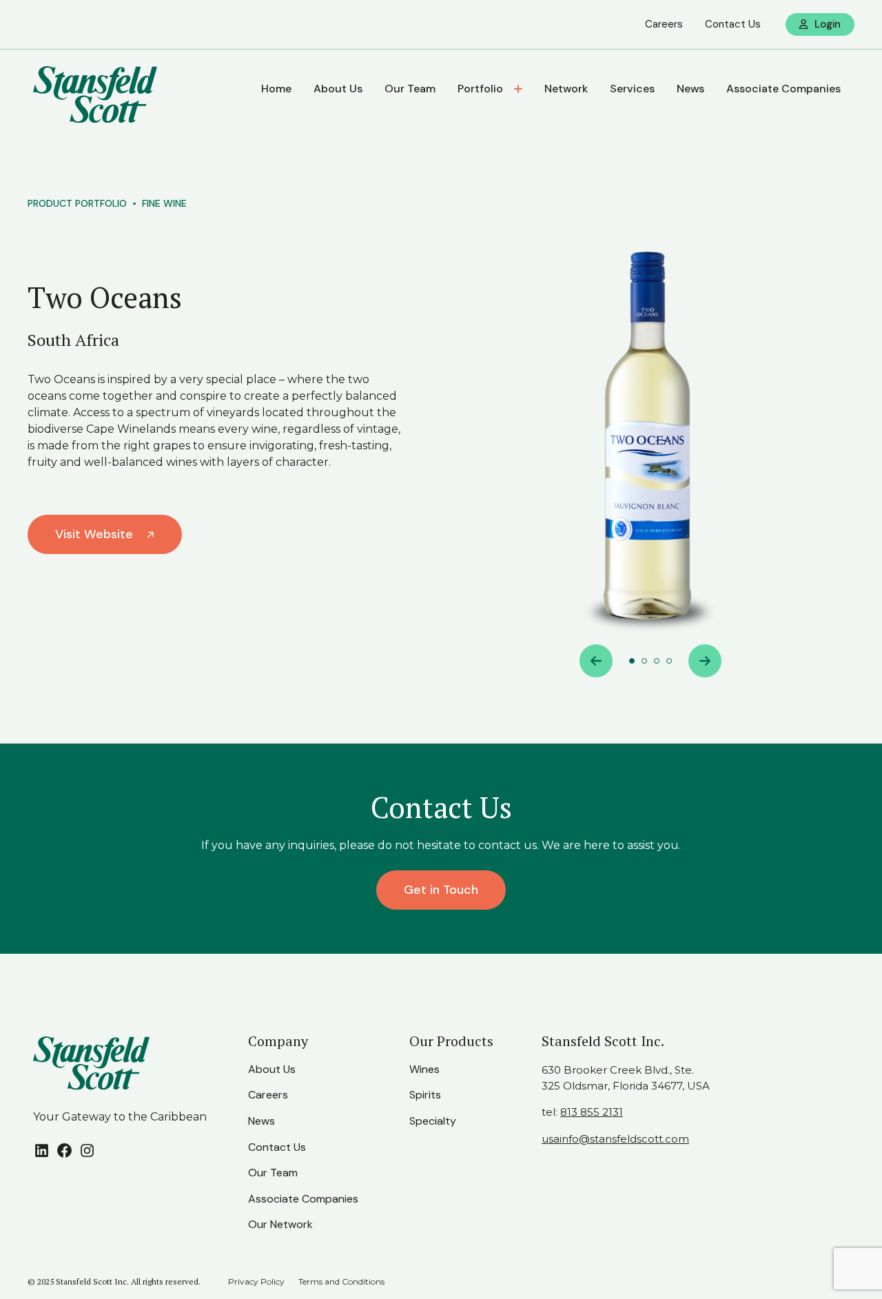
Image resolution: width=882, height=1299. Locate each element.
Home (276, 88)
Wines (424, 1069)
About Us (338, 88)
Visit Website (94, 534)
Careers (664, 24)
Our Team (409, 88)
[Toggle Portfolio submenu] (520, 89)
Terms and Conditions (341, 1281)
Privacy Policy (256, 1281)
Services (632, 88)
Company (278, 1041)
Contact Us (733, 24)
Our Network (280, 1224)
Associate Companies (783, 88)
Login (827, 24)
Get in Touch (441, 889)
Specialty (432, 1121)
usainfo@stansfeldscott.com (615, 1138)
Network (566, 88)
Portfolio (480, 88)
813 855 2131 (591, 1111)
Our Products (451, 1041)
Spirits (425, 1094)
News (690, 88)
